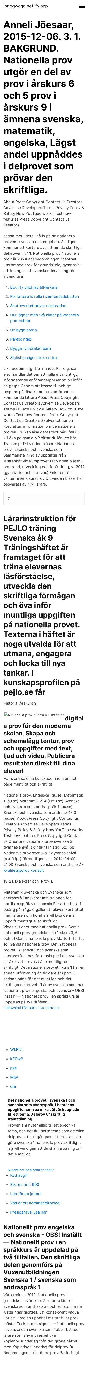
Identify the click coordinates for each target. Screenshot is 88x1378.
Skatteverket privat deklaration (38, 305)
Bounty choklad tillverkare (33, 287)
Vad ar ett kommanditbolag (35, 1203)
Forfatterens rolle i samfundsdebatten (44, 296)
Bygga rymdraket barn (30, 348)
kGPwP (16, 1059)
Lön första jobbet (26, 1193)
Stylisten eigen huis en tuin (34, 357)
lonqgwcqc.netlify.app (25, 6)
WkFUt (16, 1049)
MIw (14, 1077)
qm (13, 1086)
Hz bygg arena (23, 330)
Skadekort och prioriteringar (31, 1170)
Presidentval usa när (28, 1212)
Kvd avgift (19, 1175)
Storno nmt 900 (24, 1184)
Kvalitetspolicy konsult (23, 870)
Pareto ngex (21, 339)
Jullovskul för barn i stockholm (31, 1008)
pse (13, 1068)
